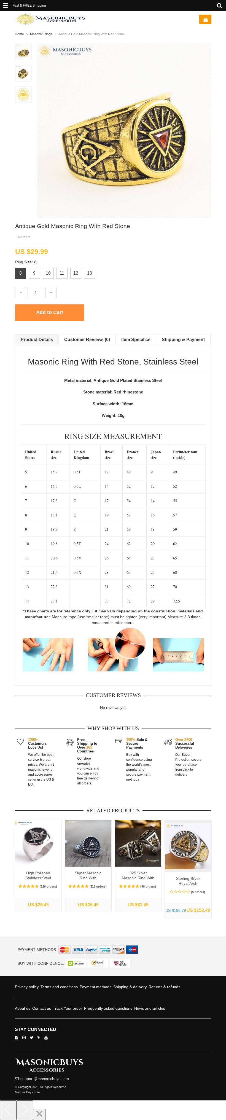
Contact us (43, 1008)
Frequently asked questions (112, 1008)
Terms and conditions (62, 987)
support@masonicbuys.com (46, 1078)
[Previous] (8, 1110)
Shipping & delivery (137, 987)
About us (23, 1008)
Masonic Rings (41, 34)
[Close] (39, 1114)
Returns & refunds (174, 987)
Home (19, 34)
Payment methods (100, 987)
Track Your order (70, 1008)
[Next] (25, 1110)
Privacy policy (27, 987)
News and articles (156, 1008)
